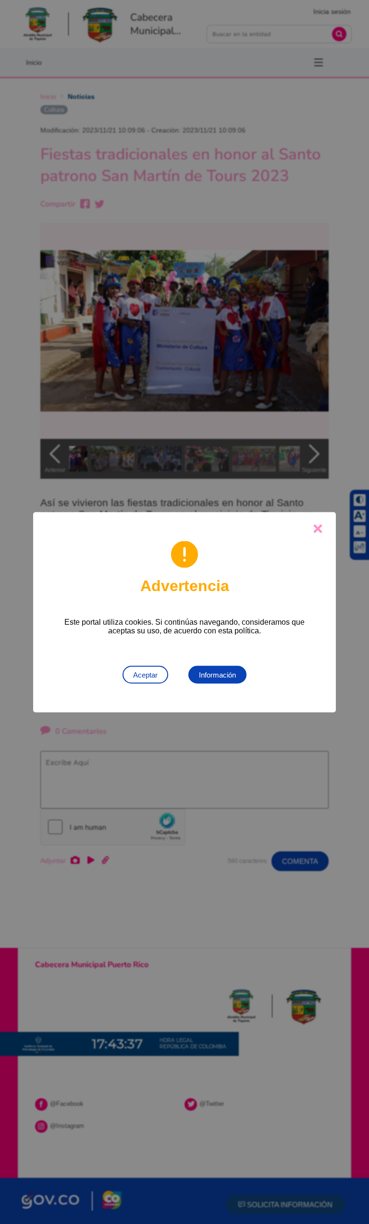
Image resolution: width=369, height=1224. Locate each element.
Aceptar (145, 674)
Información (217, 674)
